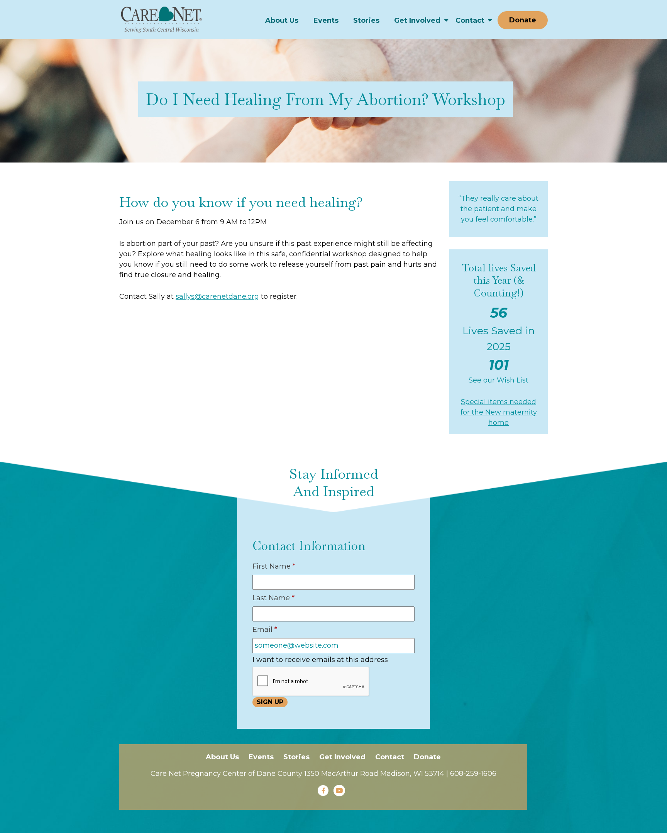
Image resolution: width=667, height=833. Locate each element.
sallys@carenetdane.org (217, 296)
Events (326, 20)
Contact (469, 20)
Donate (522, 20)
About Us (281, 20)
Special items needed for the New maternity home (498, 412)
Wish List (512, 380)
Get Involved (417, 20)
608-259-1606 (473, 773)
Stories (366, 20)
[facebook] (323, 790)
